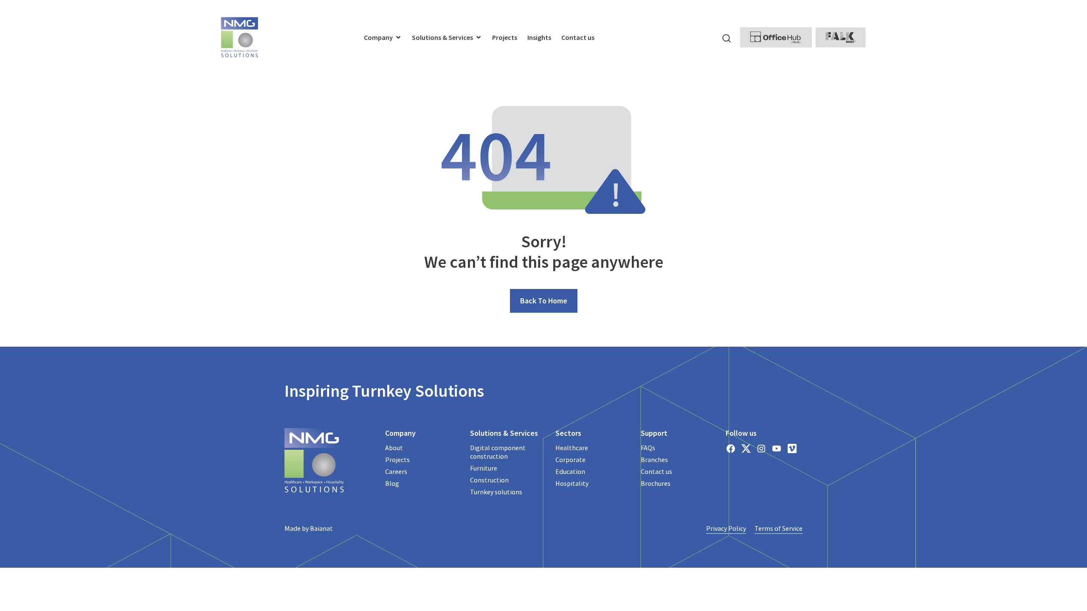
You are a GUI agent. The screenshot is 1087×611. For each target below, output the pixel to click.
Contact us (656, 471)
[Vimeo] (792, 448)
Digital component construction (498, 451)
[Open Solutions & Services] (478, 37)
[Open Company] (398, 37)
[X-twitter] (746, 448)
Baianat (321, 528)
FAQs (648, 447)
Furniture (483, 468)
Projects (397, 459)
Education (570, 471)
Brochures (655, 483)
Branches (654, 459)
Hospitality (572, 483)
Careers (396, 471)
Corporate (570, 459)
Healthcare (571, 447)
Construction (489, 480)
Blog (392, 483)
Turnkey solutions (496, 492)
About (394, 447)
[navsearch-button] (726, 37)
